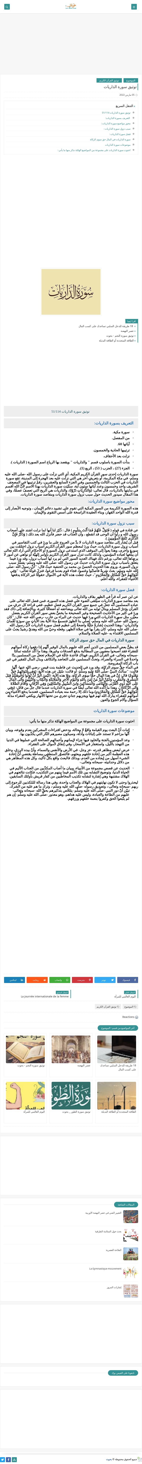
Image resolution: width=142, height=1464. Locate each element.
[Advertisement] (71, 45)
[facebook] (8, 1459)
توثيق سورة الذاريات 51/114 (116, 112)
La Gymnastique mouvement (105, 1268)
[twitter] (2, 1459)
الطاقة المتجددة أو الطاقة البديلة (116, 340)
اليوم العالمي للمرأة (34, 1111)
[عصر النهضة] (71, 1049)
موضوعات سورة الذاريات (118, 144)
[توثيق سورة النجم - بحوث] (25, 1049)
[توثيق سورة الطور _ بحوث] (71, 1095)
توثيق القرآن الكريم (109, 80)
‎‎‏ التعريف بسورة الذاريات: (118, 118)
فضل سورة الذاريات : (120, 134)
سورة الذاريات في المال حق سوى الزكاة (110, 139)
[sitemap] (14, 1459)
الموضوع (130, 80)
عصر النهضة (127, 331)
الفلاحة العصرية (113, 1250)
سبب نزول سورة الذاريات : (117, 128)
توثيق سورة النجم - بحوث (120, 335)
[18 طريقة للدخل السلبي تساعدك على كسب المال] (116, 1049)
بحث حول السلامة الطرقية (108, 1231)
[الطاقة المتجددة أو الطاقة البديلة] (116, 1095)
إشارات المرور (114, 1287)
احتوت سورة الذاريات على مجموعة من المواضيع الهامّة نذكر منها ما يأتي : (94, 150)
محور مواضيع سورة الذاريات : (116, 123)
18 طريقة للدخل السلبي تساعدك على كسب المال (106, 326)
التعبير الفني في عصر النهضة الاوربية (103, 1212)
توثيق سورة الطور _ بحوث (76, 1111)
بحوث (109, 1459)
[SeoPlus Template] (139, 1459)
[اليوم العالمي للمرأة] (25, 1095)
